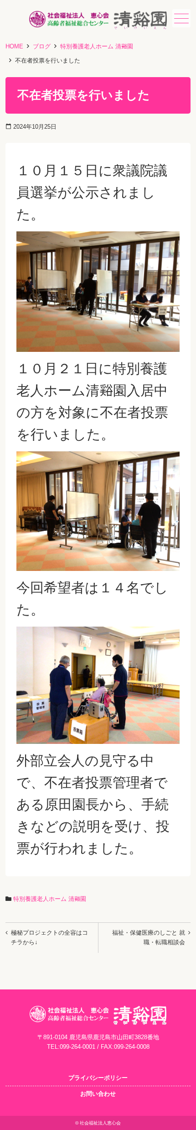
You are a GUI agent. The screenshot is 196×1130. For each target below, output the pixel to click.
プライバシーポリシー (98, 1077)
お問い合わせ (98, 1093)
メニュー (181, 18)
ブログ (42, 46)
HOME (14, 46)
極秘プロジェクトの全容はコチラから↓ (49, 937)
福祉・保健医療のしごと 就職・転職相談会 (148, 937)
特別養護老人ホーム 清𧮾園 (96, 46)
